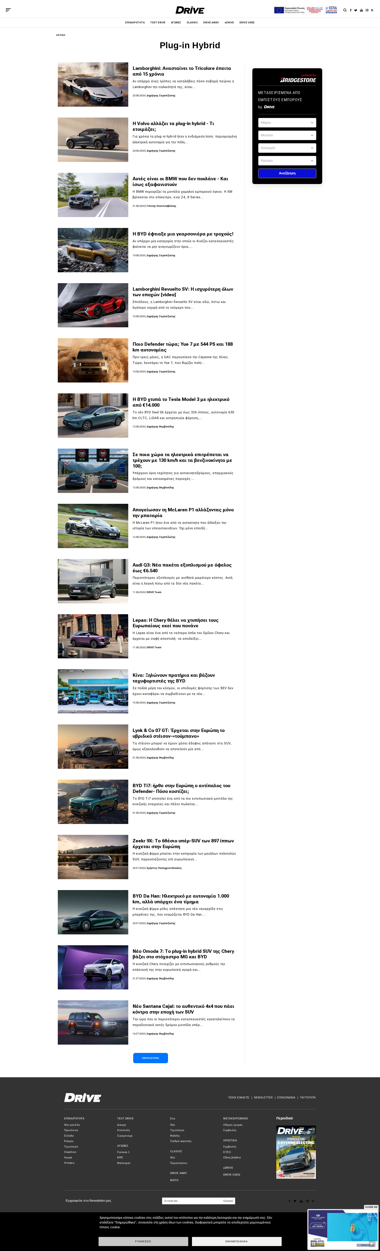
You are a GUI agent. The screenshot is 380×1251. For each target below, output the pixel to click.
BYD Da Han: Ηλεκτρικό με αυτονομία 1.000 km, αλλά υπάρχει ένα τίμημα (181, 899)
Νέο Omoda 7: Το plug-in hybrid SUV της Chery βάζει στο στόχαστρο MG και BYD (183, 954)
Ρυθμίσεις (143, 1241)
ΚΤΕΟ (227, 1152)
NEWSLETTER (263, 1097)
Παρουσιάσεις (178, 1163)
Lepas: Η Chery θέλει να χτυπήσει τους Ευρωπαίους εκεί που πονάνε (176, 623)
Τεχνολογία (71, 1146)
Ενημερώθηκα (236, 1241)
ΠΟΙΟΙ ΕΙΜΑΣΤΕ (238, 1097)
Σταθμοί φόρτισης (180, 1141)
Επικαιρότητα (135, 22)
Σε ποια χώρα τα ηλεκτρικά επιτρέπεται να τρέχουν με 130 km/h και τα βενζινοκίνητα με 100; (182, 460)
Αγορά (68, 1157)
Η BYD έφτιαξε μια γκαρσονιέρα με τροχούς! (183, 234)
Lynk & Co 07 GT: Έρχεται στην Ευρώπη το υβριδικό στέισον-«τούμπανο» (179, 733)
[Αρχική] (190, 10)
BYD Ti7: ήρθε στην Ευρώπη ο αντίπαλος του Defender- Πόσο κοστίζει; (181, 788)
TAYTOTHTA (308, 1097)
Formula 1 (123, 1152)
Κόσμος (68, 1141)
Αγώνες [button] (122, 1145)
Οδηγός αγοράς (233, 1124)
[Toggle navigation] (8, 10)
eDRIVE (229, 22)
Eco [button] (172, 1118)
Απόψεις (69, 1162)
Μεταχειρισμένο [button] (235, 1118)
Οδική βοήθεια (232, 1157)
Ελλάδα (69, 1135)
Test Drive (157, 22)
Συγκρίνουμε (125, 1135)
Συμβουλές (230, 1130)
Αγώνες (176, 22)
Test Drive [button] (125, 1118)
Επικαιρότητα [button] (74, 1118)
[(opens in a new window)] (351, 10)
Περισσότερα (150, 1058)
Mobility (175, 1135)
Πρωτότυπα (71, 1130)
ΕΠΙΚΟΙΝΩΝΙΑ (286, 1097)
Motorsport (123, 1163)
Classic (192, 22)
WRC (120, 1157)
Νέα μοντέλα (72, 1124)
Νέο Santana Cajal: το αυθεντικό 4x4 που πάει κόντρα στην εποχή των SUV (183, 1009)
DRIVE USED (247, 22)
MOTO (174, 1180)
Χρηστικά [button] (230, 1140)
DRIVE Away (211, 22)
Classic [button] (176, 1151)
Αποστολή (123, 1130)
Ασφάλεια (70, 1151)
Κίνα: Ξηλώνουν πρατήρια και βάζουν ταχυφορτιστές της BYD (174, 678)
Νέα (172, 1124)
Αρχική (61, 35)
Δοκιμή (121, 1124)
